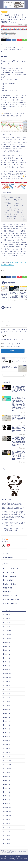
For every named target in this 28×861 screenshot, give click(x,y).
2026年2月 (7, 622)
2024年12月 (8, 673)
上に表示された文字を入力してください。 (13, 339)
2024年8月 (7, 685)
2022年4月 (7, 792)
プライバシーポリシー (11, 856)
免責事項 (19, 856)
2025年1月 (7, 669)
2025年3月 (7, 662)
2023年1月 (7, 756)
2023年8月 (7, 729)
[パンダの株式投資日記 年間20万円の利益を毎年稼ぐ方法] (14, 6)
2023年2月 (7, 752)
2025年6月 (7, 650)
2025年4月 (7, 658)
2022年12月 (8, 760)
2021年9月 (7, 819)
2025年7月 (7, 646)
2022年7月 (7, 780)
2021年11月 (8, 811)
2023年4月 (7, 744)
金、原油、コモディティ (11, 603)
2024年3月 (7, 701)
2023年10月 (8, 721)
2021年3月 (7, 843)
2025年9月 (7, 642)
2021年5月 (7, 835)
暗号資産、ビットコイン (11, 595)
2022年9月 (7, 772)
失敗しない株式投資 (10, 584)
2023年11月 (8, 717)
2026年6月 (7, 614)
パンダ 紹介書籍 (9, 580)
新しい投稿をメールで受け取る (12, 346)
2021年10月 (8, 815)
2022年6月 (7, 784)
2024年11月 (8, 677)
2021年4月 (7, 839)
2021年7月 (7, 827)
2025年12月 (8, 630)
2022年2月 (7, 800)
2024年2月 (7, 705)
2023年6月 (7, 737)
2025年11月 (8, 634)
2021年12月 (8, 807)
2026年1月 (7, 626)
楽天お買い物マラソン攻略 (12, 599)
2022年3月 (7, 796)
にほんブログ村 (6, 541)
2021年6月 (7, 831)
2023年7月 (7, 733)
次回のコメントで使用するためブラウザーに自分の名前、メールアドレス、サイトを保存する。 (14, 331)
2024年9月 (7, 681)
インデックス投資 (9, 572)
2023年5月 (7, 740)
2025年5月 (7, 654)
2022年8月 (7, 776)
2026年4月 (7, 618)
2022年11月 (8, 764)
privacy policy (9, 557)
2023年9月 (7, 725)
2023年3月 (7, 748)
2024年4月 (7, 697)
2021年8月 (7, 823)
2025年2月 (7, 666)
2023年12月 (8, 713)
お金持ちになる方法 (10, 576)
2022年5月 (7, 788)
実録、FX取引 (4, 11)
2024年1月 (7, 709)
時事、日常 (8, 592)
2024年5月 (7, 693)
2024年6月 (7, 689)
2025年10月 (8, 638)
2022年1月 (7, 804)
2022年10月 (8, 768)
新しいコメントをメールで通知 (12, 343)
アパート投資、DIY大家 (11, 568)
